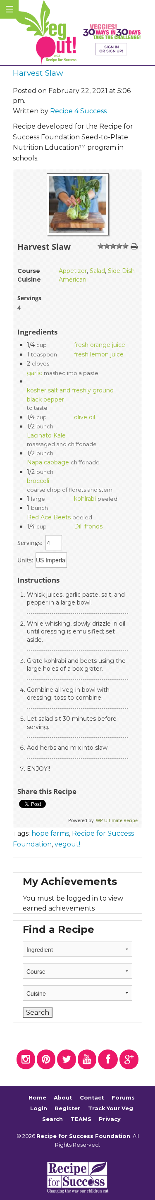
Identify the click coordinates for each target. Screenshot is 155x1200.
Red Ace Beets (49, 517)
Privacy (110, 1119)
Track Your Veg (110, 1108)
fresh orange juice (99, 345)
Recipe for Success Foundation (83, 1136)
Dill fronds (88, 526)
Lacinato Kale (46, 435)
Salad (97, 271)
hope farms (50, 833)
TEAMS (81, 1119)
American (72, 279)
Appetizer (73, 271)
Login (38, 1108)
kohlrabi (85, 498)
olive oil (84, 417)
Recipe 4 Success (78, 111)
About (63, 1098)
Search (52, 1119)
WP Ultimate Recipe (117, 820)
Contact (92, 1098)
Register (67, 1108)
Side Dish (121, 271)
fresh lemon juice (99, 354)
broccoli (38, 481)
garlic (34, 373)
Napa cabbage (48, 462)
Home (37, 1098)
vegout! (67, 844)
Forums (123, 1098)
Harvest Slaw (38, 73)
